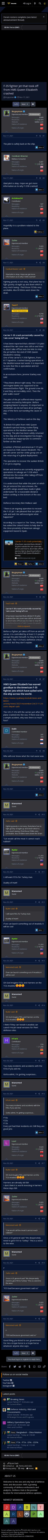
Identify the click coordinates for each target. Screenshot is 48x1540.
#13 (43, 961)
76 (36, 120)
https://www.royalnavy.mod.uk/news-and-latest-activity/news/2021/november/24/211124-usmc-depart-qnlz (23, 702)
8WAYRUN (29, 1536)
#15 (43, 1061)
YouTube (7, 1383)
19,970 (40, 316)
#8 (44, 751)
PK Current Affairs (14, 1404)
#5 (44, 330)
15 (36, 164)
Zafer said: (10, 821)
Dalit (14, 728)
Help (22, 1468)
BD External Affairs (14, 1437)
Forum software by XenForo (21, 1530)
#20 (43, 1319)
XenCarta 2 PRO (6, 1536)
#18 (43, 1219)
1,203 (41, 1047)
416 (42, 737)
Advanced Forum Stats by (23, 1532)
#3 (44, 220)
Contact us (10, 1466)
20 (36, 316)
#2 (44, 178)
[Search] (39, 3)
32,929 (40, 120)
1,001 (41, 206)
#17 (43, 1163)
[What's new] (34, 3)
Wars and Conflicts (14, 1427)
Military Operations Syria (18, 1422)
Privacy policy (10, 1468)
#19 (43, 1263)
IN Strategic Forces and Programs (20, 1417)
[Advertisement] (24, 57)
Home (30, 1468)
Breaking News (17, 1399)
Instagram (8, 1385)
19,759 (40, 858)
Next (24, 104)
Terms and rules (25, 1466)
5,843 (41, 1149)
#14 (43, 1005)
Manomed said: (12, 967)
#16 (43, 1094)
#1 (44, 136)
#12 (43, 902)
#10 (43, 814)
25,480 (40, 164)
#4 (44, 263)
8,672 (41, 248)
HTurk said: (10, 1100)
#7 (44, 679)
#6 (44, 597)
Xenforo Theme (13, 1534)
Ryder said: (10, 908)
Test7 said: (10, 603)
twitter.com (39, 122)
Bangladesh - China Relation (26, 1432)
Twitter (6, 1380)
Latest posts (9, 1393)
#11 (43, 872)
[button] (3, 3)
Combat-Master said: (14, 269)
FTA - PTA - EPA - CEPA (24, 1442)
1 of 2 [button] (16, 104)
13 (36, 858)
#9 (44, 789)
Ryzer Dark (13, 1463)
